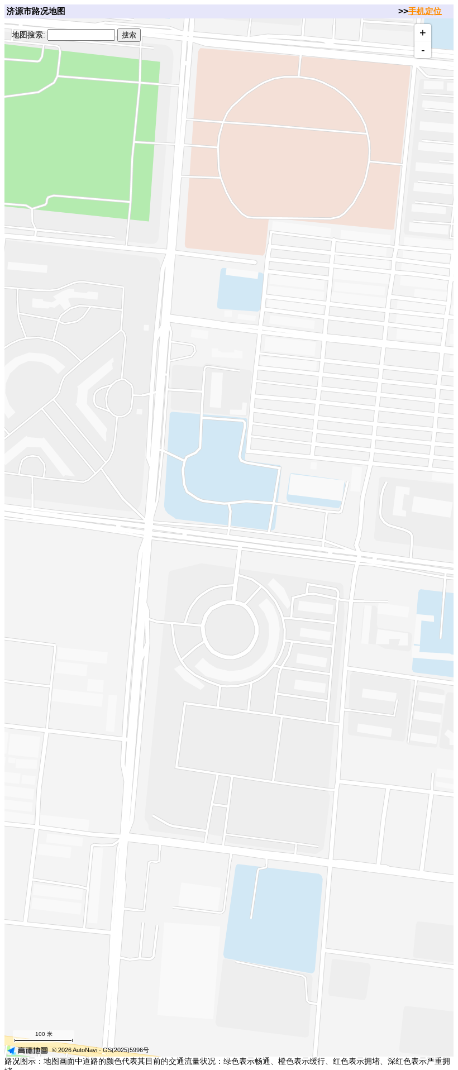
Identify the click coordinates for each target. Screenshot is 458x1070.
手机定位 (425, 11)
